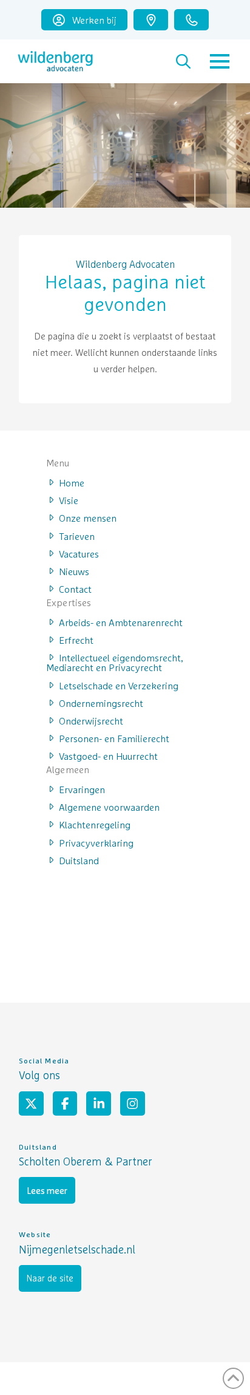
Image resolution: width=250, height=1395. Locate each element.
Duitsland (79, 859)
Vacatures (79, 553)
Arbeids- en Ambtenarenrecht (121, 621)
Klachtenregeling (94, 824)
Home (71, 482)
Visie (68, 499)
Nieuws (74, 570)
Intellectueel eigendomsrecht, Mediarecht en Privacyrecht (114, 662)
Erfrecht (76, 639)
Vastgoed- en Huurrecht (108, 755)
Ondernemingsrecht (101, 702)
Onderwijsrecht (91, 720)
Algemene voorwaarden (109, 806)
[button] (183, 61)
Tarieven (77, 535)
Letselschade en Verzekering (118, 685)
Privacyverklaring (96, 842)
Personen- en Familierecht (114, 737)
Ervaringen (82, 788)
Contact (75, 588)
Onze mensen (88, 517)
